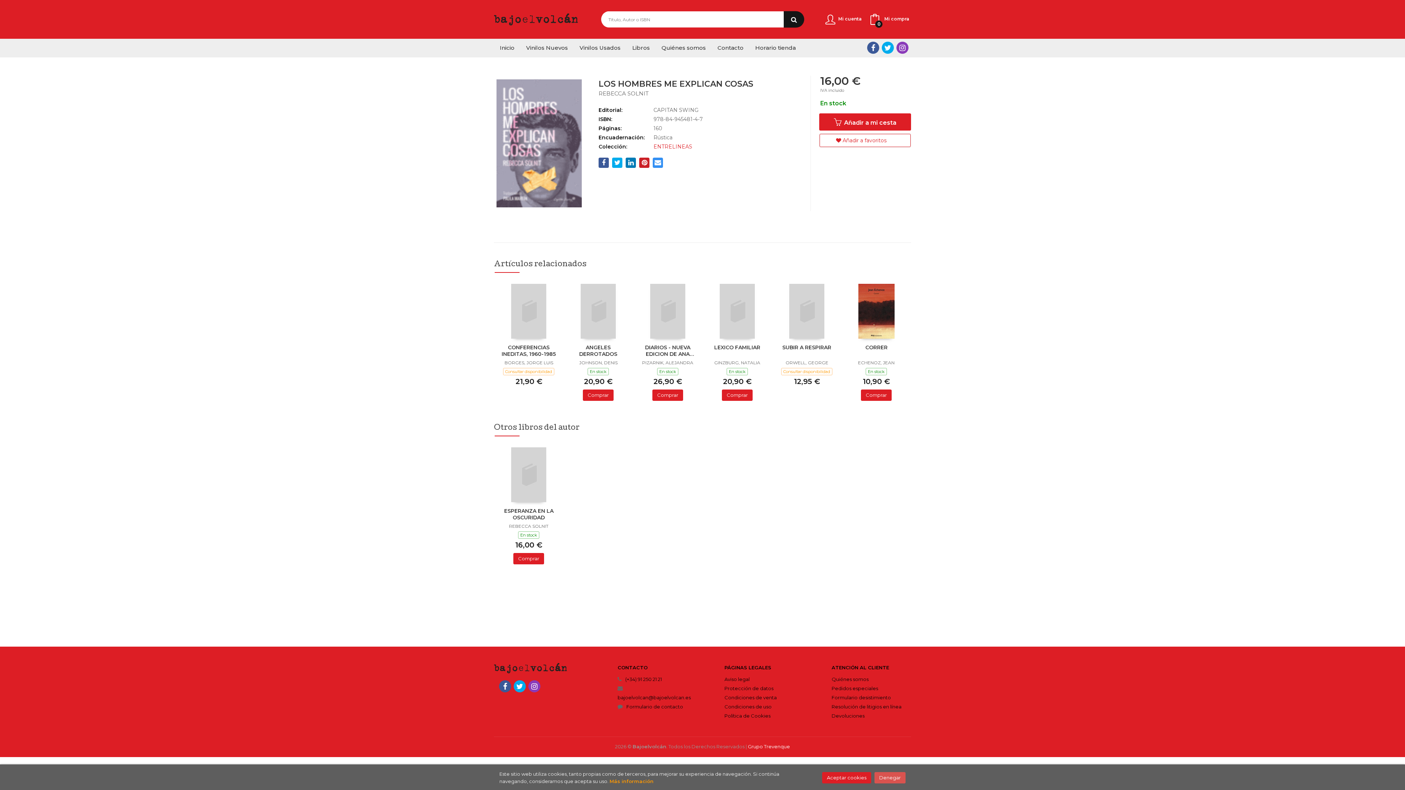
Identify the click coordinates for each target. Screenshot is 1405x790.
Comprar (598, 395)
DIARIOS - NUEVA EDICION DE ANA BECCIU (667, 351)
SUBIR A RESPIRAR (806, 347)
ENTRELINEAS (672, 146)
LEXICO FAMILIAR (737, 347)
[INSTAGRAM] (902, 48)
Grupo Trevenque (769, 746)
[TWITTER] (888, 48)
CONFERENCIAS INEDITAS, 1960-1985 (529, 350)
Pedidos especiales (855, 688)
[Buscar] (794, 19)
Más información (631, 781)
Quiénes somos (850, 679)
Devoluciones (848, 716)
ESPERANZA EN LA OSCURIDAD (529, 514)
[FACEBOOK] (873, 48)
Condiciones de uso (748, 707)
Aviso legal (737, 679)
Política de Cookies (747, 716)
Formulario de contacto (654, 707)
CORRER (876, 347)
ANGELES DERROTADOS (598, 350)
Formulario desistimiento (861, 697)
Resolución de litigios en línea (867, 707)
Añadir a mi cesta (869, 122)
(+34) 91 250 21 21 (643, 679)
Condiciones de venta (750, 697)
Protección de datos (748, 688)
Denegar (890, 777)
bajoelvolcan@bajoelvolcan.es (654, 697)
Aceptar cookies (846, 777)
